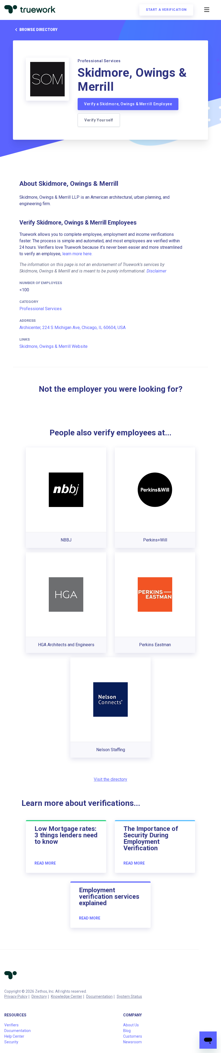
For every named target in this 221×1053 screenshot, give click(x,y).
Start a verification (166, 10)
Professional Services (40, 308)
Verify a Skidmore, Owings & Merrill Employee (128, 104)
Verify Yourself (98, 120)
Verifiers (11, 1025)
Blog (127, 1030)
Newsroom (132, 1042)
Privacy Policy (15, 996)
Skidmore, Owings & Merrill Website (53, 346)
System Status (129, 996)
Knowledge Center (66, 996)
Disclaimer (156, 271)
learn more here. (77, 253)
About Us (131, 1025)
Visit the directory (110, 779)
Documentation (99, 996)
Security (11, 1042)
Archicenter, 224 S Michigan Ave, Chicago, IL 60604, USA (72, 327)
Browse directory (38, 29)
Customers (132, 1036)
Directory (39, 996)
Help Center (14, 1036)
